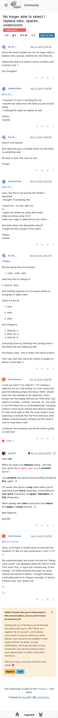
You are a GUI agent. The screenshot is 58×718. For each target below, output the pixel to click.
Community (31, 5)
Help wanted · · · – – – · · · (15, 30)
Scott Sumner (14, 379)
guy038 (12, 453)
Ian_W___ (12, 47)
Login (20, 671)
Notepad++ (43, 688)
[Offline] (5, 46)
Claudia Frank (14, 88)
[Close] (52, 612)
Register (10, 671)
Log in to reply (46, 35)
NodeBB (26, 697)
